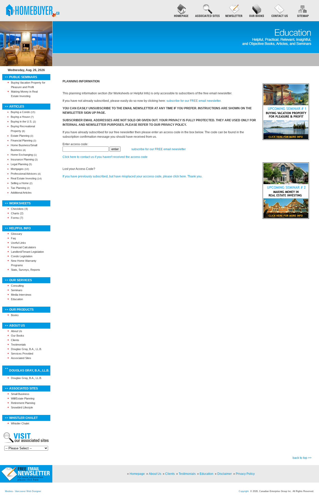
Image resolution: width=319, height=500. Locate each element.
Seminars (16, 290)
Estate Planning (20, 135)
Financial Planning (21, 140)
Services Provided (22, 353)
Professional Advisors (24, 173)
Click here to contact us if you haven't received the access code (105, 157)
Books (15, 315)
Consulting (17, 285)
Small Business (20, 393)
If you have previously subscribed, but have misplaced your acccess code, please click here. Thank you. (132, 176)
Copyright (244, 491)
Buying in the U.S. (21, 121)
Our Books (17, 335)
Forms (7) (17, 217)
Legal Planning (19, 164)
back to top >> (302, 458)
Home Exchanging (22, 154)
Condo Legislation (21, 256)
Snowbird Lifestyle (22, 407)
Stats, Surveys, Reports (25, 269)
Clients (15, 340)
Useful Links (18, 242)
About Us (16, 331)
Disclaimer (224, 474)
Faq (13, 238)
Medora (9, 491)
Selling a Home (20, 183)
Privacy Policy (245, 474)
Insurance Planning (22, 159)
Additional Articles (21, 192)
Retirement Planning (23, 402)
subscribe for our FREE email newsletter (193, 101)
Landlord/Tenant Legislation (27, 251)
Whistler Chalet (20, 423)
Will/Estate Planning (22, 398)
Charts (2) (17, 213)
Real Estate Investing (23, 178)
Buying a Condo (20, 112)
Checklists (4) (19, 208)
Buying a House (20, 116)
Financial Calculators (23, 247)
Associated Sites (21, 358)
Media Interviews (21, 294)
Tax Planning (18, 187)
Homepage (137, 474)
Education (17, 299)
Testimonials (18, 344)
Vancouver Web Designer (28, 491)
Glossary (16, 233)
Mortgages (17, 168)
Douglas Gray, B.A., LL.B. (26, 349)
